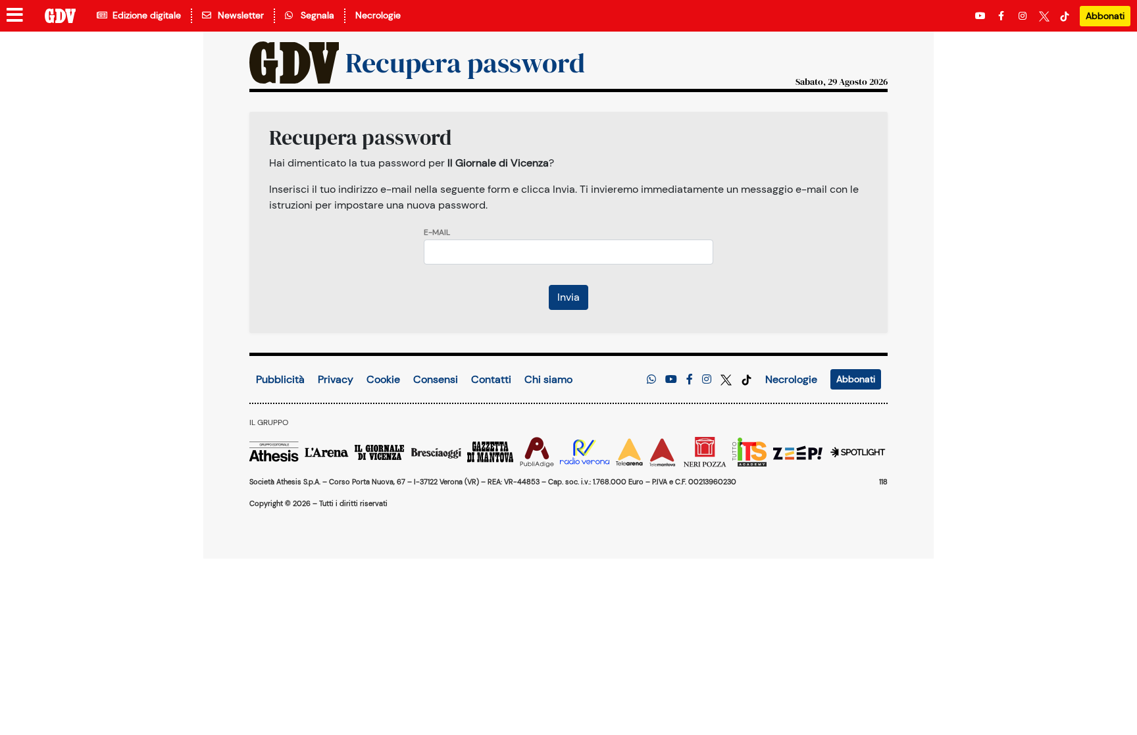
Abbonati (1105, 16)
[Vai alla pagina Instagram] (1024, 16)
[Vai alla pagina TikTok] (1064, 16)
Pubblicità (280, 379)
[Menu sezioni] (15, 15)
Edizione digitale (144, 15)
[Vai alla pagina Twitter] (1044, 16)
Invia (568, 297)
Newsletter (238, 15)
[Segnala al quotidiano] (651, 379)
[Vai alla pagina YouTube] (981, 16)
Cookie (383, 379)
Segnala (314, 15)
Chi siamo (548, 379)
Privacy (335, 379)
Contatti (491, 379)
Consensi (435, 379)
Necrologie (378, 15)
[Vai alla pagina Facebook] (1003, 16)
